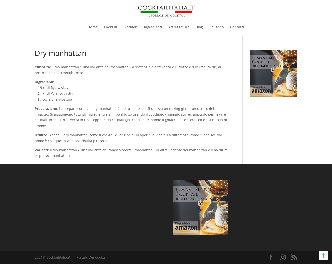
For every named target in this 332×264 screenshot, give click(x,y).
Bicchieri (130, 27)
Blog (199, 27)
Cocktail (110, 27)
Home (92, 27)
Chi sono (216, 27)
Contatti (237, 27)
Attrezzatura (178, 27)
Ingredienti (153, 27)
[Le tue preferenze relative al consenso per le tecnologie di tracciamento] (323, 255)
